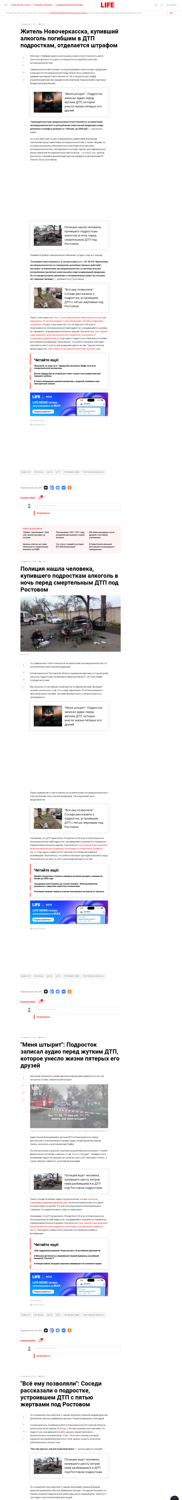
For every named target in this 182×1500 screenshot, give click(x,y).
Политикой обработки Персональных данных (68, 13)
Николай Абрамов (38, 928)
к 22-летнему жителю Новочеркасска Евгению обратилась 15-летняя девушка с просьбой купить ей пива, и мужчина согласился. (68, 321)
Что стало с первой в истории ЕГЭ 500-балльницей (70, 545)
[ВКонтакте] (63, 487)
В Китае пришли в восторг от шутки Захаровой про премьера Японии (36, 1480)
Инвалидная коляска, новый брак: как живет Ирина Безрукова (102, 1468)
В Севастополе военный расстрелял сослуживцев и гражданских (102, 547)
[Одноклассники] (69, 487)
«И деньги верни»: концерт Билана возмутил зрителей (102, 1478)
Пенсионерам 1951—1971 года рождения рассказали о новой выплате (70, 535)
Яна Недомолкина (38, 424)
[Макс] (51, 487)
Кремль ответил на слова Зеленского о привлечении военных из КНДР (35, 547)
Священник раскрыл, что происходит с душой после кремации (35, 1468)
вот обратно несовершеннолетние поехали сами (75, 348)
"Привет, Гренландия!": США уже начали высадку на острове (36, 535)
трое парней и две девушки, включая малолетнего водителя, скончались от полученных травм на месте (68, 335)
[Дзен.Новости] (45, 487)
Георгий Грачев (37, 1358)
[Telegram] (57, 487)
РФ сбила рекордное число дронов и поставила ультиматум (102, 535)
